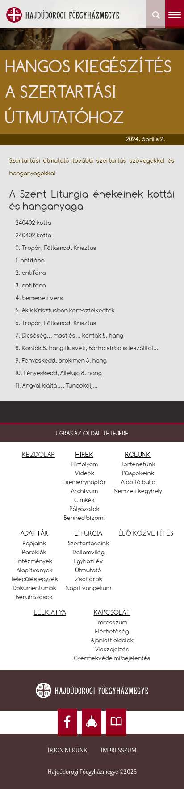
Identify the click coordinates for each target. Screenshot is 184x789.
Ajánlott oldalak (112, 640)
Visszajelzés (112, 649)
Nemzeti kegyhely (138, 490)
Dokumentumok (34, 587)
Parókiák (34, 552)
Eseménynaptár (84, 481)
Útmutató (88, 570)
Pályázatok (85, 508)
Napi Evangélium (88, 587)
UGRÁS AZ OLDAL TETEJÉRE (92, 433)
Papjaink (34, 543)
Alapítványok (35, 570)
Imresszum (111, 622)
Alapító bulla (138, 481)
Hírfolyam (84, 464)
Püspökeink (138, 473)
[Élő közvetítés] (91, 723)
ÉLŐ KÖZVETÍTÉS (146, 533)
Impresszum (119, 750)
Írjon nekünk (67, 750)
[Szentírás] (116, 723)
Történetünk (138, 464)
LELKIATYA (50, 612)
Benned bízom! (84, 517)
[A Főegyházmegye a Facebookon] (67, 723)
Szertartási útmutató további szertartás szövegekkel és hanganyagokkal (92, 167)
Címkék (84, 499)
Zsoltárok (88, 578)
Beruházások (34, 596)
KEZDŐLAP (38, 454)
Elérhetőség (112, 631)
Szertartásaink (88, 543)
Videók (84, 473)
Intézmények (34, 561)
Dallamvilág (89, 552)
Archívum (84, 490)
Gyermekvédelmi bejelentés (112, 658)
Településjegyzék (34, 578)
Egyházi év (88, 561)
